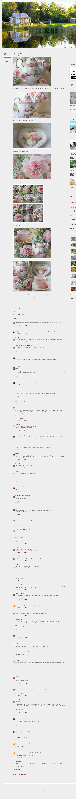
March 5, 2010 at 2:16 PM (20, 766)
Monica (17, 564)
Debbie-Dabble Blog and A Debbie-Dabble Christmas (26, 486)
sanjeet (16, 741)
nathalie (17, 751)
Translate (74, 115)
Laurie (16, 356)
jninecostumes (18, 604)
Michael (73, 86)
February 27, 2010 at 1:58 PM (21, 543)
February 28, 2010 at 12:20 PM (21, 683)
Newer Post (15, 772)
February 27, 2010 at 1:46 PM (21, 532)
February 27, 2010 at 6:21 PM (21, 589)
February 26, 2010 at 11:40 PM (21, 333)
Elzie (16, 508)
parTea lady (17, 688)
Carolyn (73, 84)
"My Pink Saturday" (19, 428)
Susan (16, 453)
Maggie (16, 471)
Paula (16, 699)
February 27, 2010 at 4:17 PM (21, 552)
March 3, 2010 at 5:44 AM (20, 746)
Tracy (16, 463)
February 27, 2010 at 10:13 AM (21, 467)
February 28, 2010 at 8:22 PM (21, 725)
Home (40, 772)
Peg (16, 611)
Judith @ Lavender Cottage (21, 547)
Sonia (16, 366)
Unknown (17, 660)
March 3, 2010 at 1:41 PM (20, 757)
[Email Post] (26, 314)
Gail (16, 676)
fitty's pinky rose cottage (20, 435)
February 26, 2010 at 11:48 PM (21, 341)
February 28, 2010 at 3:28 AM (21, 671)
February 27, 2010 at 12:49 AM (21, 384)
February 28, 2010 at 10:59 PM (21, 737)
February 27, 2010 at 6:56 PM (21, 599)
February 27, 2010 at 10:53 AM (21, 504)
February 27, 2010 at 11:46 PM (21, 637)
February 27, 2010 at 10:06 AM (21, 459)
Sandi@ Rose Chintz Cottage (21, 495)
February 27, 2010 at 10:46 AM (21, 491)
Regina (17, 424)
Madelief (17, 406)
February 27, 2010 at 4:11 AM (21, 420)
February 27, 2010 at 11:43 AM (21, 514)
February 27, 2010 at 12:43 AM (21, 376)
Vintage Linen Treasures (20, 320)
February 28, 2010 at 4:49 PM (21, 695)
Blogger (44, 790)
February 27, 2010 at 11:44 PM (21, 629)
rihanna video (18, 745)
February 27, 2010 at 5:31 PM (21, 580)
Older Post (65, 772)
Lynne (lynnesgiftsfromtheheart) (21, 330)
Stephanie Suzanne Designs (20, 642)
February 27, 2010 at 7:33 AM (21, 439)
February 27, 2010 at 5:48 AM (21, 430)
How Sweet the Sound (34, 294)
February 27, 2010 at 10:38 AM (21, 481)
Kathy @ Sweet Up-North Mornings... (23, 345)
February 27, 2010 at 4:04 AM (21, 401)
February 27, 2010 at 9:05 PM (21, 607)
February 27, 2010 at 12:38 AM (21, 362)
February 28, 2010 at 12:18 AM (21, 656)
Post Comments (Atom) (22, 774)
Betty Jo (17, 761)
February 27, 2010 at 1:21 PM (21, 525)
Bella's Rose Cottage (19, 337)
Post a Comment (17, 769)
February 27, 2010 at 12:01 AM (21, 351)
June (16, 518)
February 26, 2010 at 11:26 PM (21, 325)
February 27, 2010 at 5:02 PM (21, 570)
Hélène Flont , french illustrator (21, 529)
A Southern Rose (18, 730)
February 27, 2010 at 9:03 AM (21, 449)
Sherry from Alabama (19, 593)
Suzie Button (18, 381)
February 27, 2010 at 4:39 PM (21, 560)
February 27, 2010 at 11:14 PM (21, 615)
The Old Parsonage (19, 717)
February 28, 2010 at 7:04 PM (21, 712)
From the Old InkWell (19, 634)
